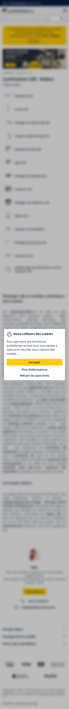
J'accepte (34, 362)
